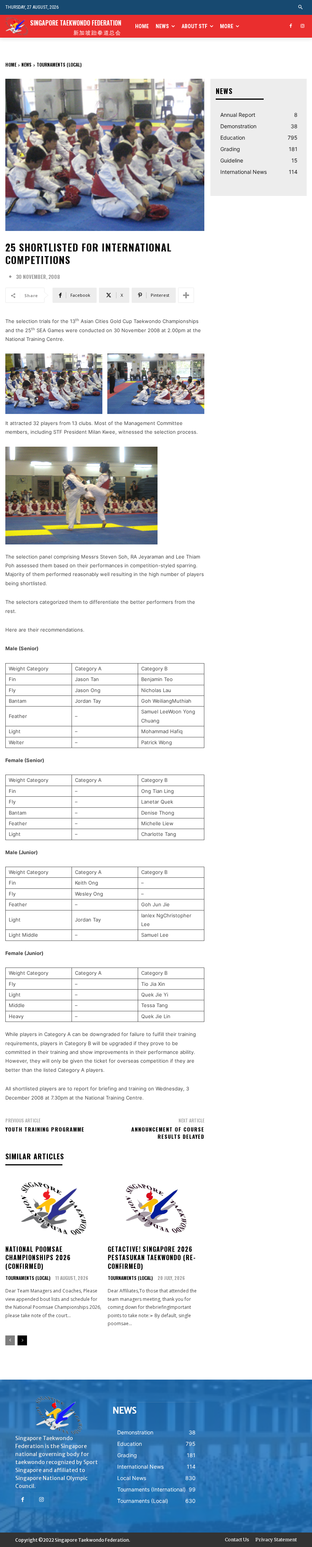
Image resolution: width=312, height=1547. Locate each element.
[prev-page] (10, 1340)
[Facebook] (290, 26)
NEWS (26, 64)
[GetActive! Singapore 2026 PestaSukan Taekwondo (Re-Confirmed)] (156, 1208)
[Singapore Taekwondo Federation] (58, 1415)
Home (10, 64)
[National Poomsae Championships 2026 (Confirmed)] (53, 1208)
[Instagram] (302, 26)
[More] (186, 295)
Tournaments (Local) (59, 64)
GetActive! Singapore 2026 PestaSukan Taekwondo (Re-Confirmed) (152, 1258)
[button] (301, 7)
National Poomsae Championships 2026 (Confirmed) (38, 1258)
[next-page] (22, 1340)
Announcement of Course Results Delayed (167, 1133)
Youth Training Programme (44, 1129)
